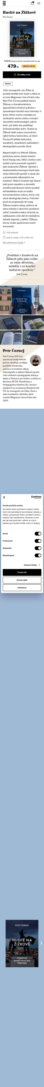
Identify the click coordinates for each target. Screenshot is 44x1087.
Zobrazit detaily (30, 565)
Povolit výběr (22, 580)
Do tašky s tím (23, 74)
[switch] (38, 541)
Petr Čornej (7, 17)
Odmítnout (22, 588)
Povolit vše (22, 572)
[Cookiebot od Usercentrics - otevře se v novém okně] (31, 497)
